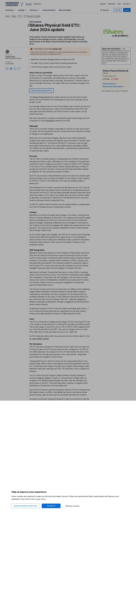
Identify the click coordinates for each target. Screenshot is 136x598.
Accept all (51, 506)
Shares (14, 16)
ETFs (20, 16)
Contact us (127, 4)
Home (7, 16)
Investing (9, 10)
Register (103, 4)
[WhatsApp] (15, 68)
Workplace (37, 4)
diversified (50, 121)
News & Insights (65, 10)
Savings (21, 10)
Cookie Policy (40, 499)
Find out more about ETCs (41, 91)
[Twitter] (19, 68)
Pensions (33, 10)
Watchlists (111, 4)
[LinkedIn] (7, 68)
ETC (33, 75)
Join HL (118, 10)
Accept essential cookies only (25, 506)
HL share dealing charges (39, 339)
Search (106, 10)
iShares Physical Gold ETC (42, 97)
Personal (29, 4)
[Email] (11, 68)
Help (119, 4)
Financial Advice (49, 10)
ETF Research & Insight (32, 16)
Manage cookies (72, 506)
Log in (127, 10)
